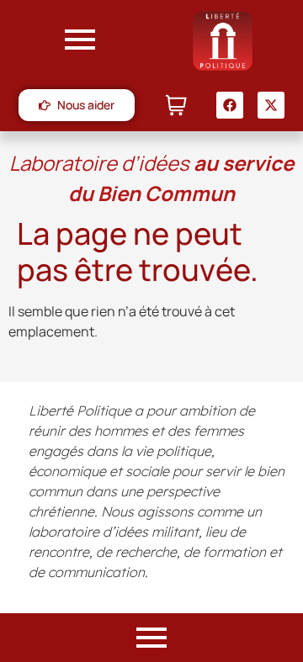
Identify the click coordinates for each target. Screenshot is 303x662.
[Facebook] (229, 105)
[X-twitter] (271, 105)
